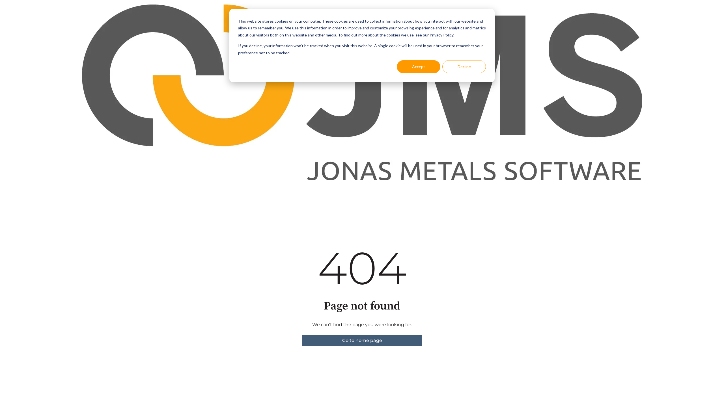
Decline (464, 66)
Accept (418, 66)
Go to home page (362, 340)
